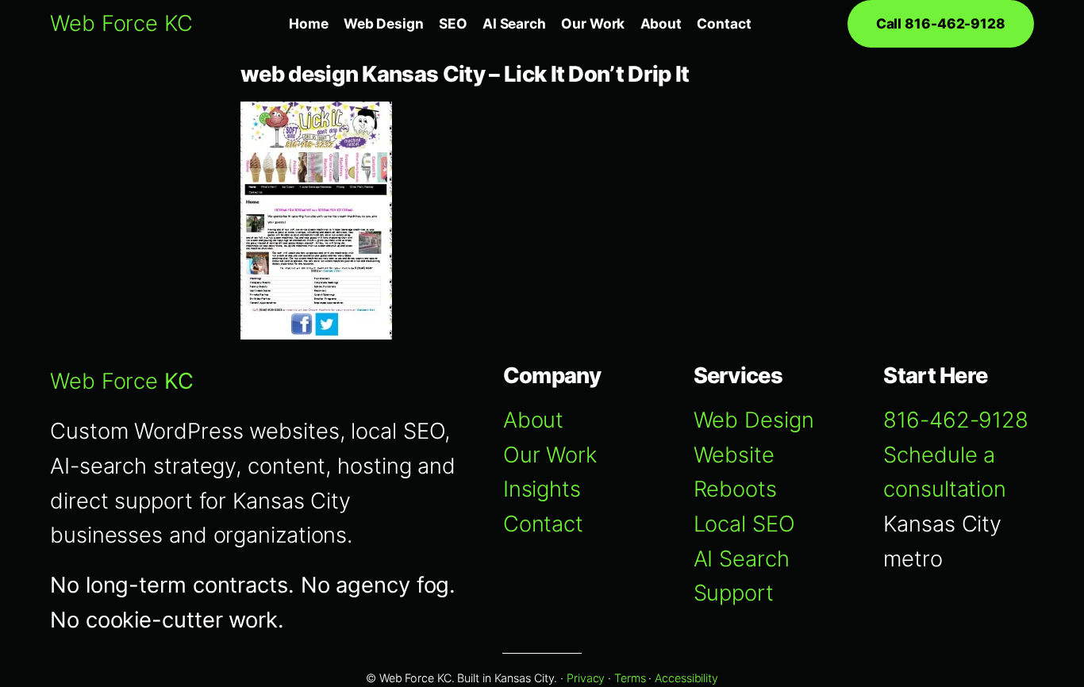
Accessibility (686, 678)
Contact (543, 524)
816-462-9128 (955, 420)
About (533, 420)
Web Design (754, 420)
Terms (630, 678)
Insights (542, 489)
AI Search (742, 559)
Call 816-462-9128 (940, 23)
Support (734, 593)
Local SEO (744, 524)
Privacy (586, 678)
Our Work (550, 455)
